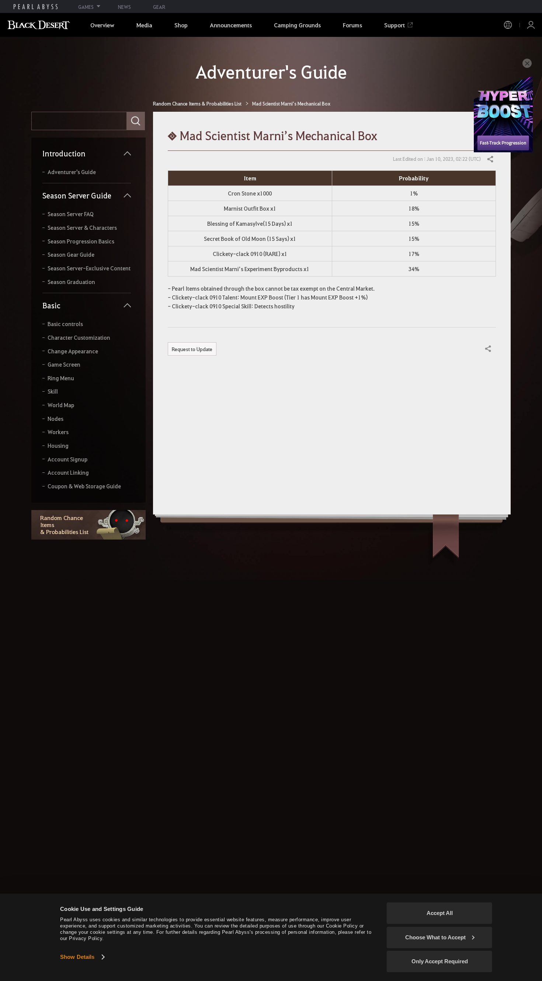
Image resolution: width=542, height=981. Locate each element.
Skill (53, 391)
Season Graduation (71, 281)
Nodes (55, 418)
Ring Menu (61, 378)
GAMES (86, 7)
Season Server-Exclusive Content (89, 268)
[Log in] (531, 25)
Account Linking (68, 472)
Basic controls (65, 323)
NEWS (124, 7)
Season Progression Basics (81, 241)
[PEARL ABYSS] (35, 7)
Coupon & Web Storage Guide (84, 486)
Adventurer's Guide (72, 172)
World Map (61, 405)
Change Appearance (73, 351)
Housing (58, 445)
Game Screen (64, 364)
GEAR (159, 7)
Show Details (77, 957)
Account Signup (67, 459)
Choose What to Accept (435, 937)
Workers (58, 432)
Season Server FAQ (71, 214)
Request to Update (192, 349)
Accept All (440, 913)
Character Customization (79, 337)
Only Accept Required (439, 961)
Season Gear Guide (71, 254)
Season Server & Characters (82, 227)
